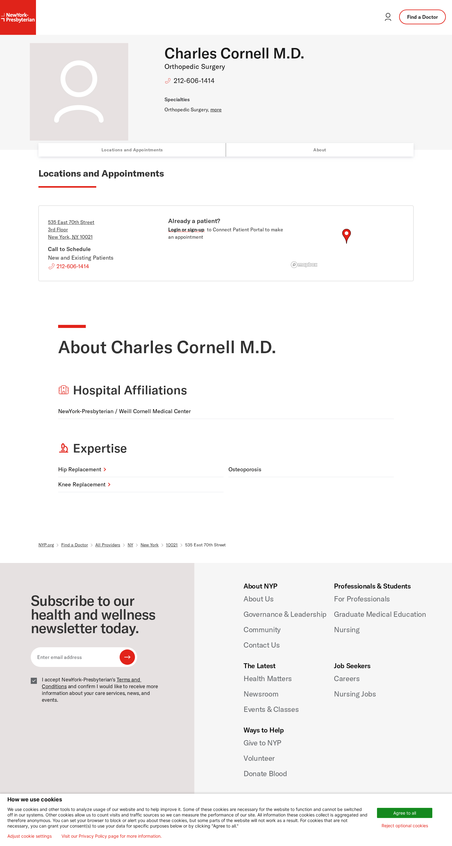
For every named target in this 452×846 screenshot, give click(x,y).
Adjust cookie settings (29, 836)
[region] (346, 243)
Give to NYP (262, 742)
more (216, 109)
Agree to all (404, 813)
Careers (346, 678)
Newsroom (261, 693)
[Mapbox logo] (304, 264)
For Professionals (362, 598)
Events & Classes (271, 709)
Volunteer (259, 758)
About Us (258, 598)
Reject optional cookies (405, 825)
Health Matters (268, 678)
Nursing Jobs (355, 693)
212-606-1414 (194, 80)
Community (262, 629)
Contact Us (262, 644)
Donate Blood (265, 773)
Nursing (346, 629)
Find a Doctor (422, 17)
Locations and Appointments (132, 150)
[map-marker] (346, 236)
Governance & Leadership (285, 614)
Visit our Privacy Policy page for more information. (111, 836)
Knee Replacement (81, 484)
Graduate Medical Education (380, 614)
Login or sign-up (186, 229)
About (319, 150)
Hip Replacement (79, 469)
